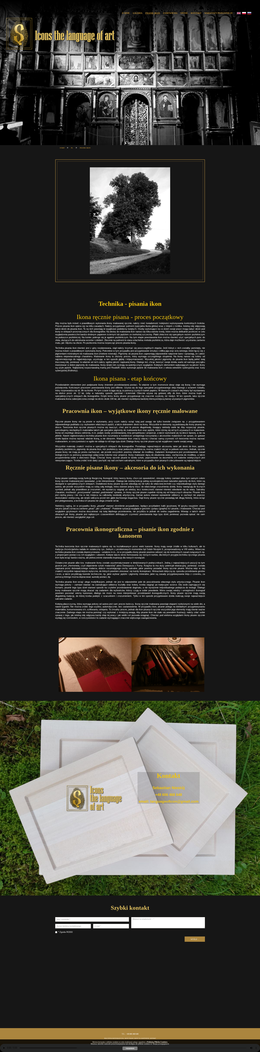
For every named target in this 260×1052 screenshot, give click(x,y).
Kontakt (196, 13)
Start (62, 148)
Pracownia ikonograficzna (114, 1038)
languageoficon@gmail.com (174, 801)
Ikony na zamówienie (141, 1038)
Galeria (137, 13)
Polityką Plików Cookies (157, 1042)
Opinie (184, 13)
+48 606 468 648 (168, 795)
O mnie (126, 13)
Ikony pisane (129, 1038)
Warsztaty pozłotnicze (218, 13)
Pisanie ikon (152, 13)
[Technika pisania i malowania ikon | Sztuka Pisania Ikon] (60, 34)
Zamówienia (170, 13)
